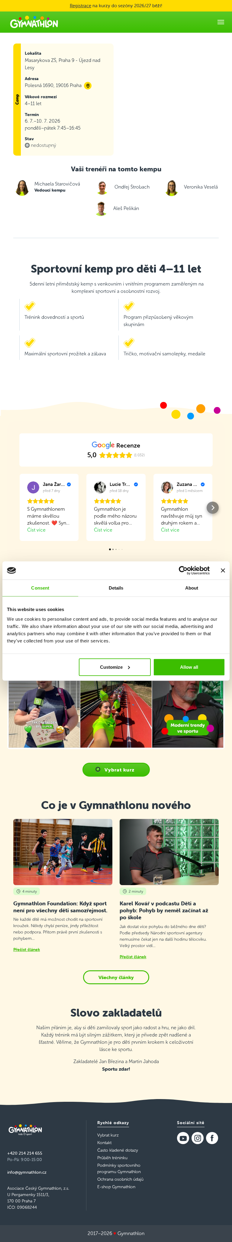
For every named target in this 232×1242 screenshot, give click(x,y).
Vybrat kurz (119, 770)
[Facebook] (212, 1138)
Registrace (80, 5)
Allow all (189, 666)
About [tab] (191, 587)
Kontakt (104, 1142)
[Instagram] (198, 1138)
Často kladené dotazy (117, 1150)
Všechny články (116, 977)
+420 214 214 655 (24, 1153)
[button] (19, 508)
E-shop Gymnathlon (116, 1187)
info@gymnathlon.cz (27, 1172)
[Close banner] (223, 570)
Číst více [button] (36, 529)
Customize (111, 666)
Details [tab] (116, 587)
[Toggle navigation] (221, 22)
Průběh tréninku (112, 1158)
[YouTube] (183, 1138)
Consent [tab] (40, 587)
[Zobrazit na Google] (33, 487)
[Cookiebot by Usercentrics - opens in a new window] (183, 570)
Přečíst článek (26, 949)
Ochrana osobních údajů (120, 1179)
